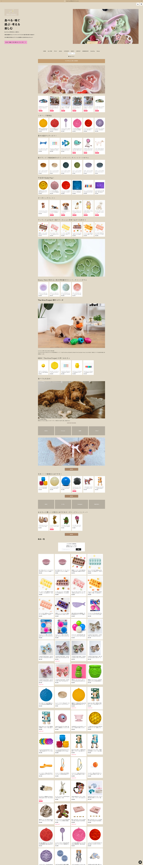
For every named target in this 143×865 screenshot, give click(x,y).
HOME (44, 51)
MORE (71, 469)
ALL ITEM (50, 51)
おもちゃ (60, 51)
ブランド (55, 51)
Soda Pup (92, 51)
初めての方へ (72, 56)
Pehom (98, 51)
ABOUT (72, 51)
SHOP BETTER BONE (71, 422)
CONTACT (78, 51)
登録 (78, 549)
